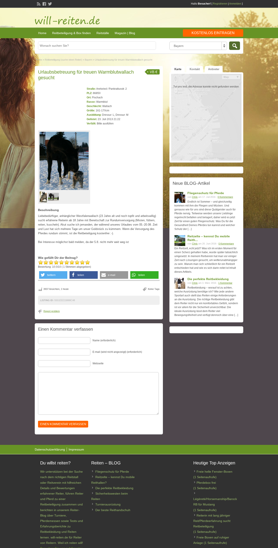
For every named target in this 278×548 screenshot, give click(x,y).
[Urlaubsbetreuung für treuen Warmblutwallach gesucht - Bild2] (54, 196)
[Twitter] (49, 3)
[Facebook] (44, 3)
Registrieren (220, 3)
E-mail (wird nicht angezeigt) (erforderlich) (117, 351)
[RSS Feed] (38, 3)
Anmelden (235, 3)
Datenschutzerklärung (50, 449)
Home (42, 33)
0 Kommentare (225, 197)
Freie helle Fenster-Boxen (214, 471)
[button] (53, 275)
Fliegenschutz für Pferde (205, 193)
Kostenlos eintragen (213, 33)
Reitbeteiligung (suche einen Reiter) (63, 59)
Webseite (98, 363)
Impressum (76, 449)
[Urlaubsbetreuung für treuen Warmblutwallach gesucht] (64, 161)
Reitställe (102, 33)
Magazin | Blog (125, 33)
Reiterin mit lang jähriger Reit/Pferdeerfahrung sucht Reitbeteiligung (211, 521)
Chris (195, 197)
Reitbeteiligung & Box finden (71, 33)
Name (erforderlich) (104, 340)
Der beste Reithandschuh (112, 510)
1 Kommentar (225, 283)
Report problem (51, 311)
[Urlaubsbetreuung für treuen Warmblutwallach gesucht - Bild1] (44, 196)
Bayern (88, 59)
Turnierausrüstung (108, 504)
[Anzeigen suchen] (234, 45)
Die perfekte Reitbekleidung (208, 279)
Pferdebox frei (206, 482)
